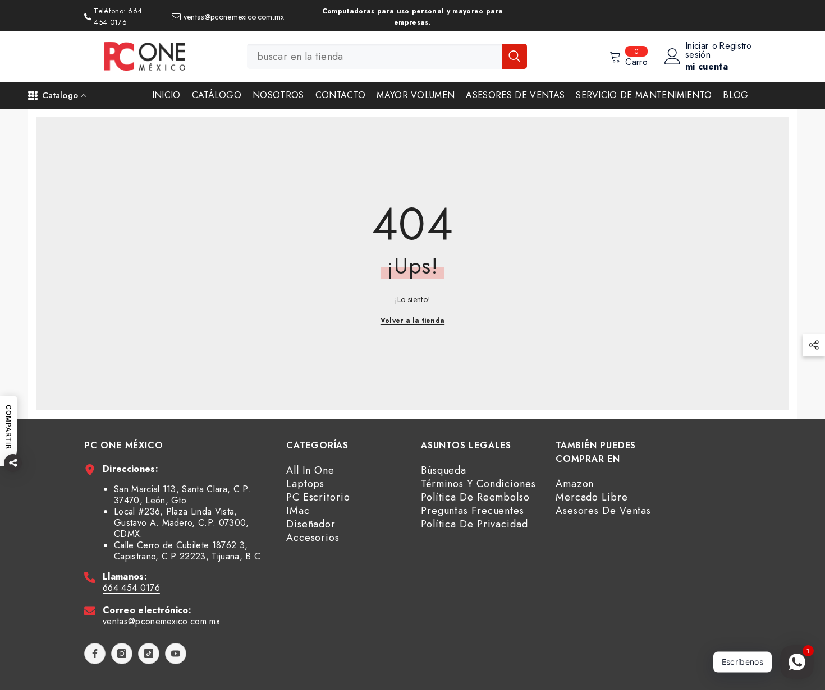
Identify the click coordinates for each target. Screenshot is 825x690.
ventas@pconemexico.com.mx (161, 621)
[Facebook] (95, 653)
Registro (735, 46)
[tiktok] (148, 653)
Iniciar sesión (698, 50)
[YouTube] (175, 653)
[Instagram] (121, 653)
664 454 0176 (131, 587)
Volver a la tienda (412, 321)
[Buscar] (387, 56)
